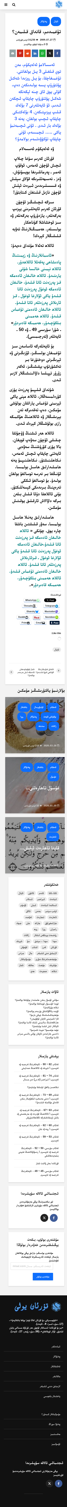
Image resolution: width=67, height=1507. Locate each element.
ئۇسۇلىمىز (56, 1443)
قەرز (44, 947)
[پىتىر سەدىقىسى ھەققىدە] (35, 724)
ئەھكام (53, 707)
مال (30, 953)
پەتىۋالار (43, 21)
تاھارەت (52, 836)
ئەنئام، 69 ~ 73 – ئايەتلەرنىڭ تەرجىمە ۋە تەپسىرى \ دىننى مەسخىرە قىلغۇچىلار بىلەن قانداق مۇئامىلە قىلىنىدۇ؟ (39, 1098)
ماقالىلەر (56, 1376)
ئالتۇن (31, 893)
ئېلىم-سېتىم (51, 911)
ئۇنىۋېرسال (38, 707)
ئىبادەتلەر (56, 1346)
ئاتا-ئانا (53, 893)
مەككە (31, 965)
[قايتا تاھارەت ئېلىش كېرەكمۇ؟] (35, 845)
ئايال (56, 21)
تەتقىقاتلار (55, 1366)
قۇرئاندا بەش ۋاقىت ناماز (47, 1163)
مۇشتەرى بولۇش (42, 1276)
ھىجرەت (43, 971)
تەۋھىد (28, 917)
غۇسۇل (53, 776)
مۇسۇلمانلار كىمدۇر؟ (51, 1414)
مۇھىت (42, 965)
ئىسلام (29, 899)
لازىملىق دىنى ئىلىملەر (47, 953)
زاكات (53, 726)
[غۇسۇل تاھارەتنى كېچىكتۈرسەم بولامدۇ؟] (35, 785)
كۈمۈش (24, 947)
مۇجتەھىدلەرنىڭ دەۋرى (46, 959)
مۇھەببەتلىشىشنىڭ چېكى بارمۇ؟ (44, 1014)
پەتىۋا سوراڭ (54, 1424)
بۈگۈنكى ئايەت (50, 716)
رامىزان (53, 929)
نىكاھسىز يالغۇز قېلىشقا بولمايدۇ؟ (43, 1087)
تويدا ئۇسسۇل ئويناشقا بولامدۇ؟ (43, 1003)
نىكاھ (54, 971)
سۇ (28, 941)
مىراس (21, 953)
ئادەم (41, 893)
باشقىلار (24, 707)
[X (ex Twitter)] (44, 1218)
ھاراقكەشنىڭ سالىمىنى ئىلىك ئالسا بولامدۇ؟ (38, 1022)
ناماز (21, 965)
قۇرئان (54, 947)
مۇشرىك (53, 965)
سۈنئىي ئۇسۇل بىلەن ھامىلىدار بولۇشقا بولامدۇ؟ (37, 999)
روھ (35, 929)
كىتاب (34, 947)
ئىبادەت (53, 899)
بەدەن (38, 911)
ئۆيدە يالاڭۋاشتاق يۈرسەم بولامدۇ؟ (42, 1011)
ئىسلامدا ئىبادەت (49, 905)
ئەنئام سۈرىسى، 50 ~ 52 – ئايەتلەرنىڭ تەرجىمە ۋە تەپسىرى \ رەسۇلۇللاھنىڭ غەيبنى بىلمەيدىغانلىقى (38, 1152)
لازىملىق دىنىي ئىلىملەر (50, 1386)
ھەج (33, 971)
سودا (54, 941)
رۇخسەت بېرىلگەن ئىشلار (45, 935)
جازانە (37, 923)
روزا (21, 716)
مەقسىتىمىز (55, 1434)
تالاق (28, 911)
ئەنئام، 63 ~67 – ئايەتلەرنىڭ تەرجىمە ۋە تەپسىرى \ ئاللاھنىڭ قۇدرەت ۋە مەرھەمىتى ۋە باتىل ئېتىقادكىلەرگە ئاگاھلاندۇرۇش (38, 1113)
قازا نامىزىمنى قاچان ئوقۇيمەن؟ (44, 1018)
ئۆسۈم (23, 905)
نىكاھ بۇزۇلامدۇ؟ (51, 1007)
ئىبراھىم (41, 899)
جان (28, 923)
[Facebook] (54, 1218)
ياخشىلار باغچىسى (52, 1396)
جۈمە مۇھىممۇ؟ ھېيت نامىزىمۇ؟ (44, 1029)
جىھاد (18, 923)
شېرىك (19, 941)
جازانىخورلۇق (51, 923)
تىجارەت (40, 917)
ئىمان (33, 905)
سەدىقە (41, 726)
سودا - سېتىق (41, 941)
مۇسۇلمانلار (25, 959)
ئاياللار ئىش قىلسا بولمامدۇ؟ (45, 1026)
